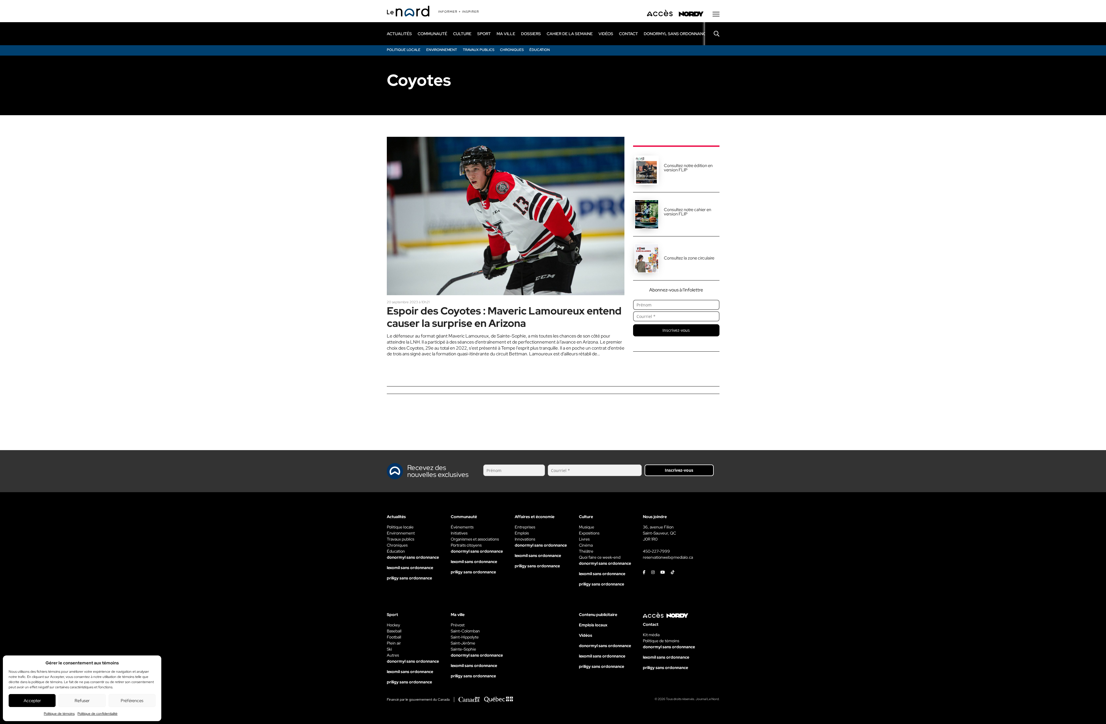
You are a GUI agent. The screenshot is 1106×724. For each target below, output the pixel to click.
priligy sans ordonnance (409, 578)
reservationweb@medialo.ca (668, 557)
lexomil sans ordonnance (410, 567)
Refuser (82, 701)
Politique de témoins (59, 713)
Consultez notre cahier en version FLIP (687, 212)
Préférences (132, 701)
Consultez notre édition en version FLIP (688, 168)
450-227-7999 (656, 551)
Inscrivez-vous (676, 330)
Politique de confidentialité (97, 713)
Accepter (32, 701)
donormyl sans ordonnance (676, 33)
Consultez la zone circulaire (689, 258)
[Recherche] (712, 33)
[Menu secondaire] (716, 14)
